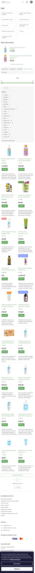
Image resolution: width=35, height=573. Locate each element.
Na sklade (7, 88)
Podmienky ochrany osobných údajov (10, 501)
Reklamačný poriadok (6, 509)
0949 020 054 (6, 530)
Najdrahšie (19, 69)
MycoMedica (8, 116)
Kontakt (3, 516)
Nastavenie (17, 564)
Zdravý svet (8, 137)
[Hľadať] (22, 2)
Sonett (6, 130)
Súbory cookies (4, 503)
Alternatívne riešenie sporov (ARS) (9, 513)
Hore (18, 487)
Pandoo (6, 125)
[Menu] (31, 2)
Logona (6, 113)
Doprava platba (4, 507)
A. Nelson (7, 95)
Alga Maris (7, 97)
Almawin (7, 99)
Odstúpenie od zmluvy (6, 511)
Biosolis (7, 102)
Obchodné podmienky (6, 499)
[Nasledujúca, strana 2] (17, 479)
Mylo (6, 118)
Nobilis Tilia (8, 120)
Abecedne (4, 72)
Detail (5, 169)
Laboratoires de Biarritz (10, 109)
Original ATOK (8, 123)
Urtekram (7, 132)
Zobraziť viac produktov (17, 64)
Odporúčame (5, 69)
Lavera (6, 111)
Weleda (7, 134)
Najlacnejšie (13, 69)
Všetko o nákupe (5, 505)
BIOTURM (7, 104)
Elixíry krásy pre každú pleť (7, 551)
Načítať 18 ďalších (17, 475)
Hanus (6, 106)
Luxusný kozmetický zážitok (7, 547)
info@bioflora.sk (7, 525)
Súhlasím (17, 569)
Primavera (7, 127)
